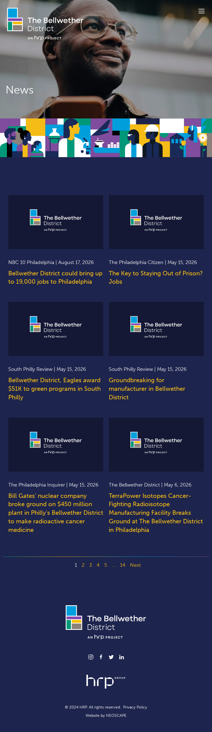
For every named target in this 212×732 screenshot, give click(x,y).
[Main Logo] (45, 23)
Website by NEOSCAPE (106, 715)
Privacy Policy (135, 707)
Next (135, 565)
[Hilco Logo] (105, 681)
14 (122, 565)
